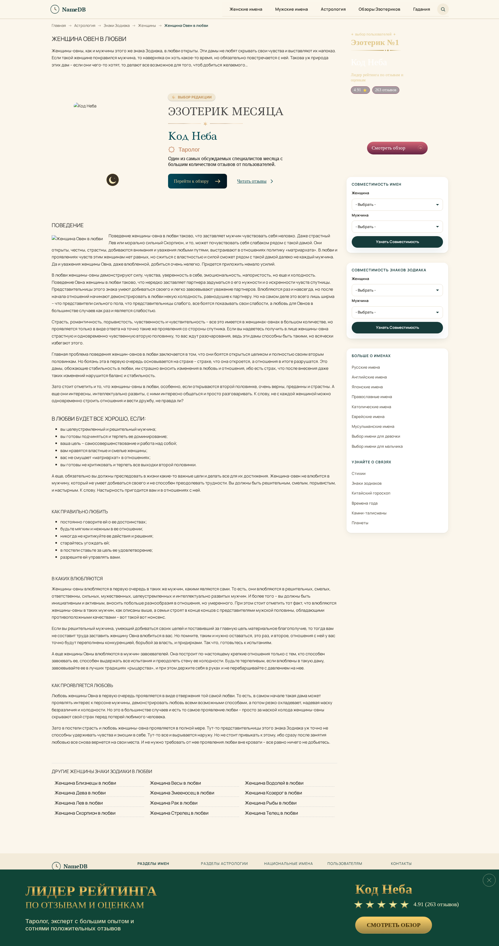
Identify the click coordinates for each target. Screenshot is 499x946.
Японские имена (367, 386)
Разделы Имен (153, 863)
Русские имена (366, 367)
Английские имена (369, 377)
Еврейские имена (368, 416)
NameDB (75, 866)
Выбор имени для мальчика (377, 446)
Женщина (360, 193)
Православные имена (372, 396)
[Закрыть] (489, 880)
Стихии (359, 473)
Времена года (365, 503)
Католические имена (371, 406)
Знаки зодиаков (366, 483)
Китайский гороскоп (371, 493)
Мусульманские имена (373, 426)
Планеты (360, 522)
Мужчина (360, 215)
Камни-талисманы (369, 513)
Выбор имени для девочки (376, 436)
